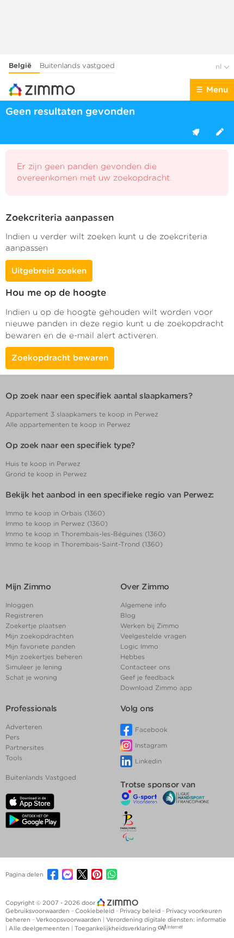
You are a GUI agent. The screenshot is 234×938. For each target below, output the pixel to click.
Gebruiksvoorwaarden (38, 911)
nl (219, 67)
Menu (217, 90)
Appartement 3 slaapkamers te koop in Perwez (81, 414)
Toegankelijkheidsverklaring (115, 928)
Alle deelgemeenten (40, 928)
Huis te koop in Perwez (43, 463)
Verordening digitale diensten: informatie (166, 919)
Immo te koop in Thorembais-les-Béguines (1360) (85, 534)
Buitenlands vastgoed (77, 65)
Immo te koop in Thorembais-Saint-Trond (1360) (84, 544)
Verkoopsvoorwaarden (69, 919)
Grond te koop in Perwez (46, 474)
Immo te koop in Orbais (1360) (55, 513)
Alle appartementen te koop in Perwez (68, 424)
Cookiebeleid (95, 911)
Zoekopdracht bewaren (59, 358)
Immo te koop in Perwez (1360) (56, 523)
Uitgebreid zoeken (49, 271)
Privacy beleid (141, 911)
